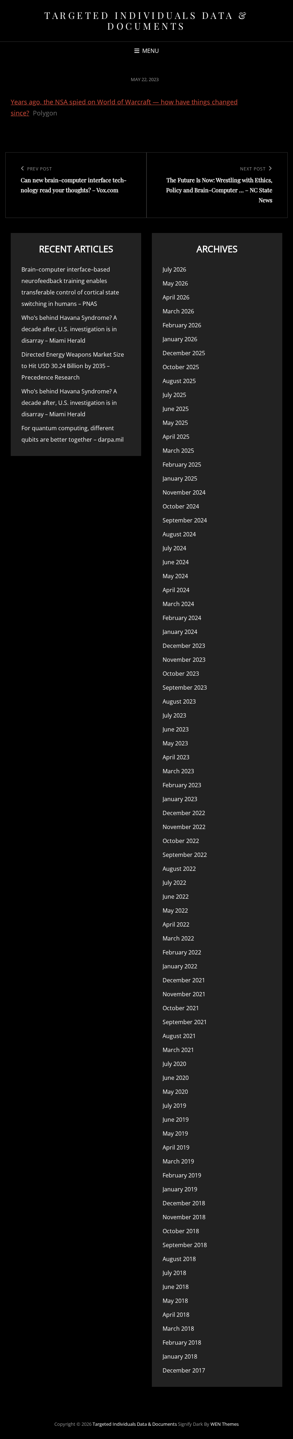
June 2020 (176, 1078)
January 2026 (180, 339)
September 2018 (185, 1245)
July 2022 (174, 883)
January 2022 (180, 966)
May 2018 (175, 1301)
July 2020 (174, 1064)
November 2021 (184, 994)
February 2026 (182, 325)
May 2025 (175, 423)
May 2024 (175, 576)
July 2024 (174, 548)
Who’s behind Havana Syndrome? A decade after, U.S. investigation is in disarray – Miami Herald (69, 329)
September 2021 (185, 1022)
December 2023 (184, 646)
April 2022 (176, 924)
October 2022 (181, 841)
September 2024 (185, 520)
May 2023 (175, 743)
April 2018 (176, 1315)
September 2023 (185, 687)
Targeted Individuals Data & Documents (146, 20)
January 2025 (180, 478)
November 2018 (184, 1217)
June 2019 (176, 1119)
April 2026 (176, 297)
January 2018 (180, 1356)
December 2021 (184, 980)
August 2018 (179, 1259)
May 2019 (175, 1133)
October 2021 (181, 1008)
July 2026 (174, 269)
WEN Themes (224, 1424)
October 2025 (181, 367)
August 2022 (179, 869)
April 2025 (176, 437)
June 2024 (176, 562)
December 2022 (184, 813)
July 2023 (174, 715)
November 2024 (184, 492)
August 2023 (179, 701)
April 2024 (176, 590)
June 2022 (176, 896)
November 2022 (184, 827)
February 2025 (182, 464)
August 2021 (179, 1036)
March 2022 (178, 938)
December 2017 (184, 1370)
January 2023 (180, 799)
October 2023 (181, 674)
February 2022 (182, 952)
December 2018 (184, 1203)
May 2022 (175, 910)
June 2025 (176, 409)
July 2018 (174, 1273)
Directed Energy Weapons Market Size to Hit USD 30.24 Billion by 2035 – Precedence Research (72, 366)
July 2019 (174, 1106)
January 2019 (180, 1189)
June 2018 (176, 1287)
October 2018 (181, 1231)
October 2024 (181, 506)
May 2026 (175, 283)
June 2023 (176, 729)
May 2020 (175, 1092)
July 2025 (174, 395)
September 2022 (185, 855)
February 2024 (182, 618)
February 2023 (182, 785)
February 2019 (182, 1175)
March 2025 (178, 451)
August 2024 (179, 534)
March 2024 (178, 604)
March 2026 (178, 311)
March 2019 (178, 1161)
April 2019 (176, 1147)
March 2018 (178, 1329)
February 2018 (182, 1342)
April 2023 (176, 757)
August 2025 (179, 381)
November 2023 (184, 660)
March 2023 (178, 771)
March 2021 (178, 1050)
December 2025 (184, 353)
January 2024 (180, 632)
